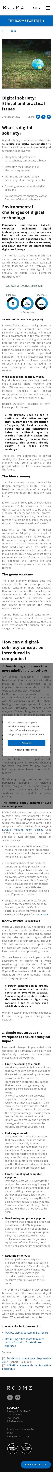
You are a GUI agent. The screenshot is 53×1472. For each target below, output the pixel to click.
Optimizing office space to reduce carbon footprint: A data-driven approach (24, 1342)
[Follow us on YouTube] (19, 1397)
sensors (43, 914)
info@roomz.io (15, 1421)
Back (13, 30)
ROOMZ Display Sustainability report (26, 1332)
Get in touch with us (35, 1464)
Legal (10, 1432)
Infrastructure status (18, 1436)
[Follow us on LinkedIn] (11, 1397)
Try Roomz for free (26, 20)
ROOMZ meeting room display (22, 829)
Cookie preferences (26, 749)
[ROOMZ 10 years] (9, 8)
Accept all (27, 742)
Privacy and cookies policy (20, 1429)
